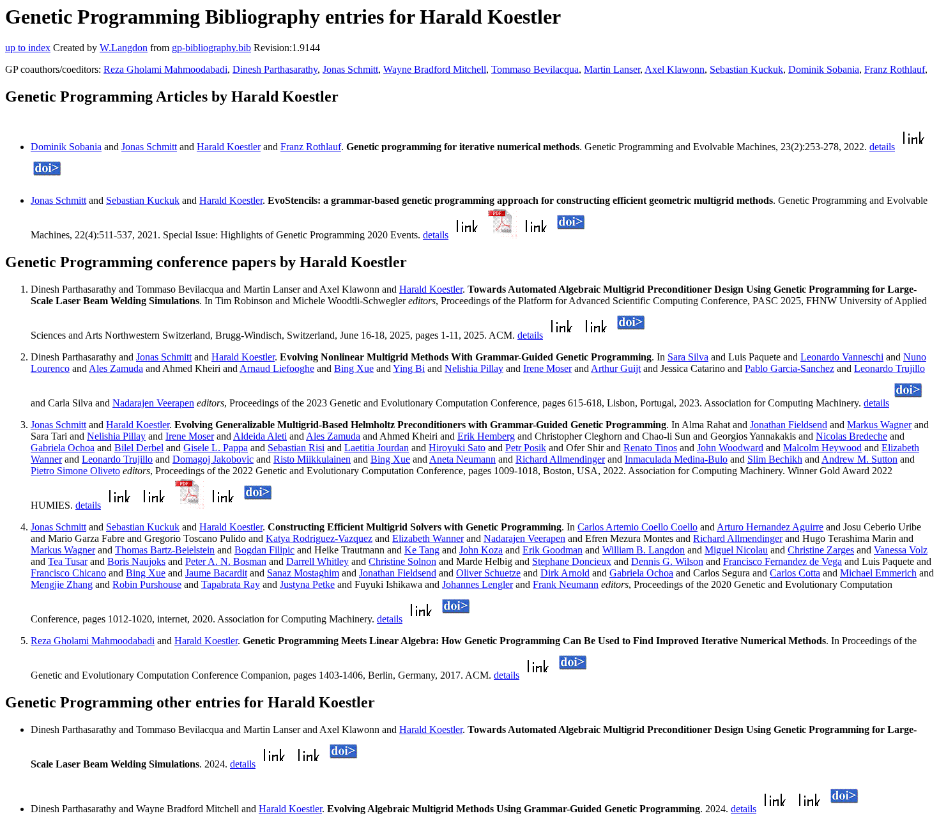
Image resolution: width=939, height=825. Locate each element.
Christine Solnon (402, 561)
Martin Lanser (612, 69)
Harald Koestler (229, 146)
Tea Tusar (68, 561)
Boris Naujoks (136, 561)
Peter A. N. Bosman (225, 561)
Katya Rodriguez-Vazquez (319, 538)
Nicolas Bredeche (851, 436)
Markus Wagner (879, 424)
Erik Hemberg (486, 436)
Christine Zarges (821, 549)
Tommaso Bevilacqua (535, 69)
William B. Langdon (643, 549)
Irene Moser (547, 368)
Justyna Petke (307, 584)
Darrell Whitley (317, 561)
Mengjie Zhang (62, 584)
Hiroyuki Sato (457, 447)
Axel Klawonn (675, 69)
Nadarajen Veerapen (153, 402)
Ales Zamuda (116, 368)
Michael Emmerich (878, 572)
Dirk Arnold (565, 572)
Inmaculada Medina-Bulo (676, 459)
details (882, 146)
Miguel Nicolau (736, 549)
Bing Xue (354, 368)
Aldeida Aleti (260, 436)
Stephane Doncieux (571, 561)
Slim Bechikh (774, 459)
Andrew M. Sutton (859, 459)
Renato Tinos (650, 447)
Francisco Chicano (68, 572)
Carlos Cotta (795, 572)
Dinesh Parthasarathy (275, 69)
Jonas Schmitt (350, 69)
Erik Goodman (553, 549)
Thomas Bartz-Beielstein (165, 549)
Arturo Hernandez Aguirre (770, 526)
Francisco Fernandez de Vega (782, 561)
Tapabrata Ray (230, 584)
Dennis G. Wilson (667, 561)
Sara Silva (688, 356)
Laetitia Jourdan (376, 447)
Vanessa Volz (901, 549)
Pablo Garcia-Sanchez (789, 368)
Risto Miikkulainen (312, 459)
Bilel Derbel (139, 447)
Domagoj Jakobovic (213, 459)
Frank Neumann (566, 584)
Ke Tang (421, 549)
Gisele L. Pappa (215, 447)
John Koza (481, 549)
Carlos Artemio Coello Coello (637, 526)
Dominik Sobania (823, 69)
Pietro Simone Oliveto (75, 470)
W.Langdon (124, 47)
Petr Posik (525, 447)
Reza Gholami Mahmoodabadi (165, 69)
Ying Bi (409, 368)
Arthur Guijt (616, 368)
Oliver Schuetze (488, 572)
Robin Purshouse (146, 584)
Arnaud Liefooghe (277, 368)
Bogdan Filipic (264, 549)
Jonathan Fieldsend (788, 424)
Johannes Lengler (477, 584)
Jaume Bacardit (216, 572)
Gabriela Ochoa (63, 447)
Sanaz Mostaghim (303, 572)
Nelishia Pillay (474, 368)
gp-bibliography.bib (211, 47)
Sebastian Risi (296, 447)
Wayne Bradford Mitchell (434, 69)
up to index (27, 47)
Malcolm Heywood (822, 447)
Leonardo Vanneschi (841, 356)
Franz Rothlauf (894, 69)
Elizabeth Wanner (428, 538)
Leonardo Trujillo (889, 368)
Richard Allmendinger (560, 459)
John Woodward (730, 447)
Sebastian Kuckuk (746, 69)
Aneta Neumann (462, 459)
